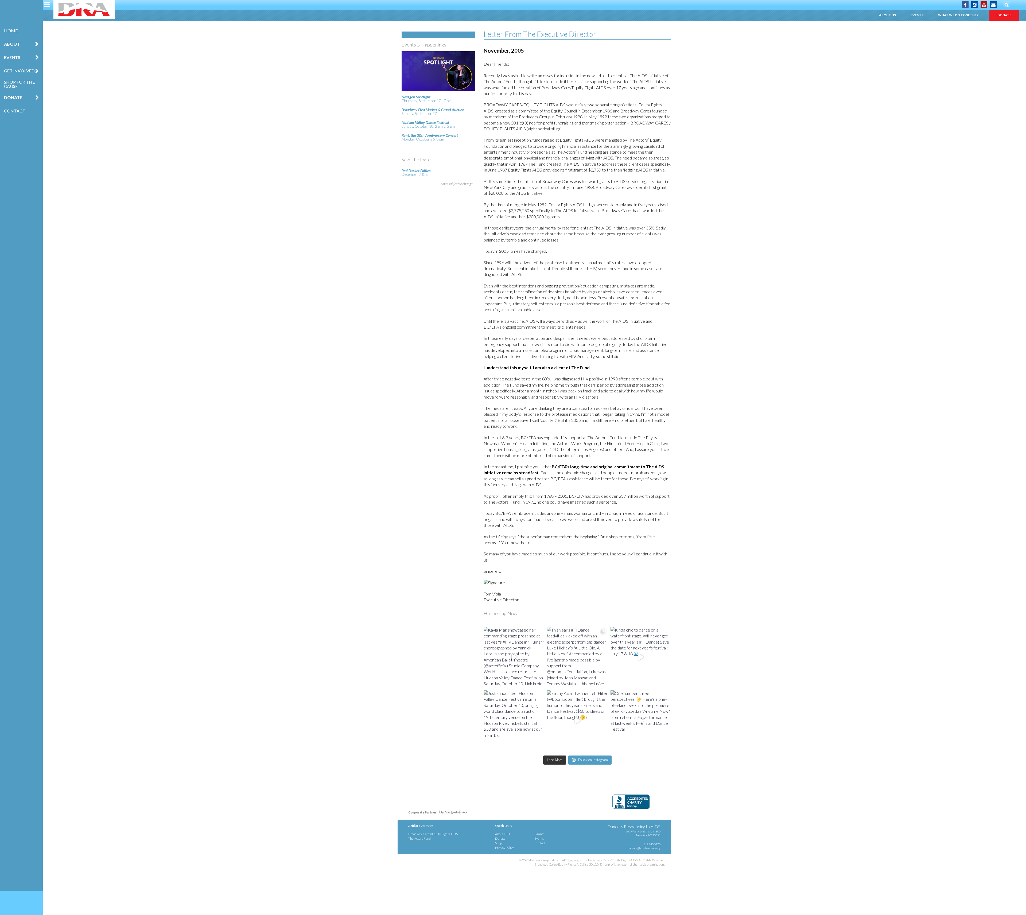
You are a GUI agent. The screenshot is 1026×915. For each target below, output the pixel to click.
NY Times (453, 813)
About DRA (503, 834)
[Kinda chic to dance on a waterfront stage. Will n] (641, 657)
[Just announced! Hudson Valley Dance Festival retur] (514, 720)
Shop (498, 843)
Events (917, 15)
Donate (1004, 15)
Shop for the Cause (19, 84)
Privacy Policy (504, 848)
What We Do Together (958, 15)
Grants (539, 834)
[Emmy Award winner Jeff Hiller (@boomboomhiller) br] (577, 720)
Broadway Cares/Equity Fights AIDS (433, 834)
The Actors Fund (419, 838)
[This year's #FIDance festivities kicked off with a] (577, 657)
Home (11, 30)
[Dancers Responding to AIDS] (84, 9)
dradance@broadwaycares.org (643, 848)
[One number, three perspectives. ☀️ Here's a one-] (641, 720)
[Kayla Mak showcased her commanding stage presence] (514, 657)
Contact (14, 110)
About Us (887, 15)
